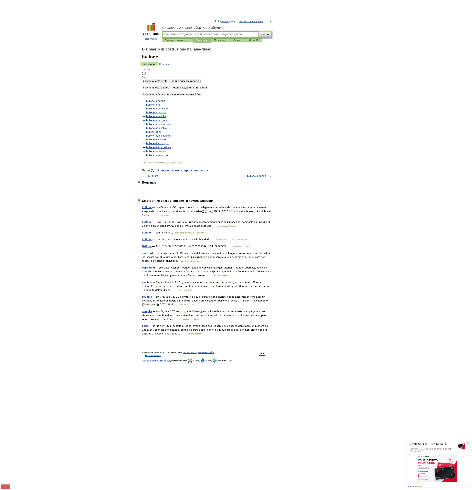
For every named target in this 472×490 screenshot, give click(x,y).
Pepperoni (148, 267)
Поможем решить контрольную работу (182, 170)
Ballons (147, 246)
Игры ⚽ (253, 40)
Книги (236, 40)
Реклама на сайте (206, 352)
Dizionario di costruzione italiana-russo (177, 40)
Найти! (265, 34)
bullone (147, 207)
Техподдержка (190, 352)
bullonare (153, 175)
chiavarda (148, 253)
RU (267, 21)
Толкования (202, 40)
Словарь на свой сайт (251, 21)
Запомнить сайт (226, 21)
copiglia (147, 311)
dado (145, 325)
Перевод (164, 63)
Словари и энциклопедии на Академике (192, 27)
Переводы (219, 40)
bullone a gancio (256, 175)
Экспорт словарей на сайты (155, 360)
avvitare (147, 282)
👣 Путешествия (153, 355)
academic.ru (151, 39)
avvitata (147, 296)
